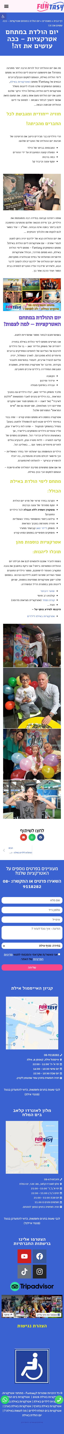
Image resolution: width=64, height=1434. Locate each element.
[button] (3, 16)
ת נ (32, 1326)
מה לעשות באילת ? (15, 1410)
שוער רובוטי (48, 591)
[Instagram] (39, 1271)
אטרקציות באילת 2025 (46, 1397)
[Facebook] (39, 1256)
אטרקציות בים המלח (17, 1397)
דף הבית (58, 20)
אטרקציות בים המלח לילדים (45, 1410)
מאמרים (46, 20)
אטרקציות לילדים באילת (48, 1401)
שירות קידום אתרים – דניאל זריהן (32, 1422)
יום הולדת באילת (32, 1415)
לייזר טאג (41, 528)
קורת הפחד (48, 600)
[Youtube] (24, 1256)
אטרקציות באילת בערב (17, 1406)
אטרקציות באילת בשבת (17, 1401)
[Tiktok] (24, 1271)
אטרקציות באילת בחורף (47, 1406)
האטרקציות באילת (20, 82)
